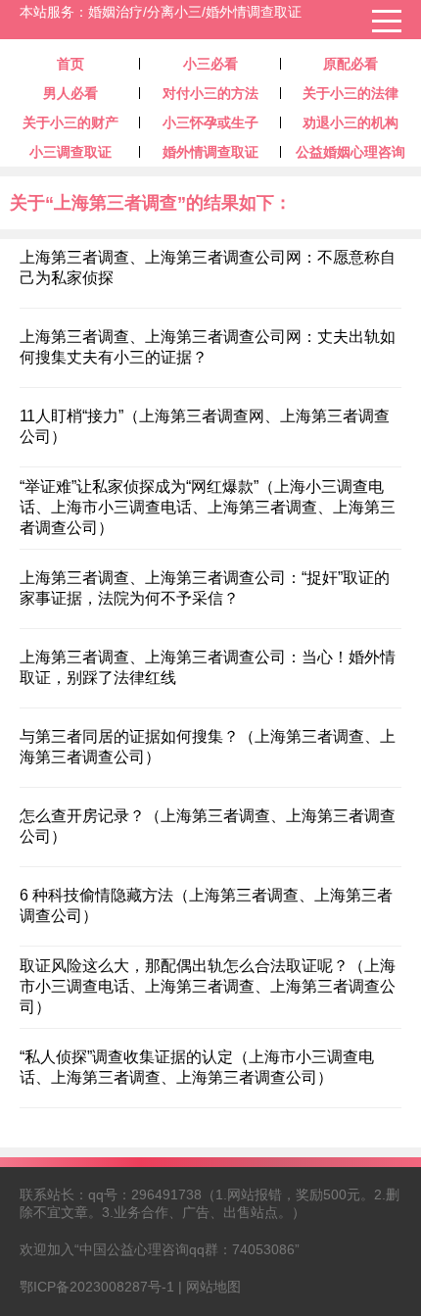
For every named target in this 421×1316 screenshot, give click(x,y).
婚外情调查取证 (210, 152)
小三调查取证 (70, 152)
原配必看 (350, 64)
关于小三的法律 (350, 93)
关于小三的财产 (70, 122)
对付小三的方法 (210, 93)
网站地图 (213, 1286)
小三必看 (210, 64)
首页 (70, 64)
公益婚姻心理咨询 (350, 152)
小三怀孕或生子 (210, 122)
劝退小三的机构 (350, 122)
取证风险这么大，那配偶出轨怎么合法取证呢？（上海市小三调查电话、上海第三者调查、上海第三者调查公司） (208, 986)
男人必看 (70, 93)
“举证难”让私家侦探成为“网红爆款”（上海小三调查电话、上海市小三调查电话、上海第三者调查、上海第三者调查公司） (208, 507)
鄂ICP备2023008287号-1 (97, 1286)
